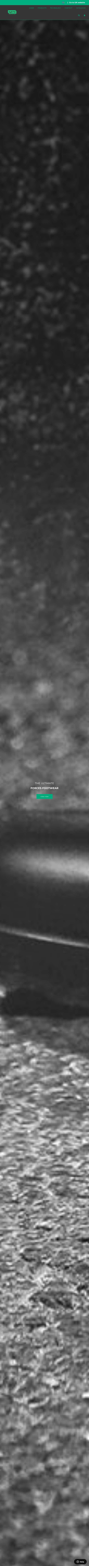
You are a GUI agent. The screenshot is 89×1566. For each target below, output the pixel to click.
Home (31, 8)
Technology (55, 8)
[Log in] (84, 15)
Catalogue (81, 8)
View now (45, 795)
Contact (68, 8)
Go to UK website (77, 2)
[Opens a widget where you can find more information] (80, 1562)
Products (42, 8)
